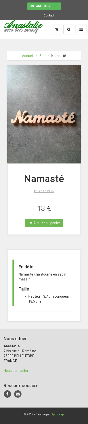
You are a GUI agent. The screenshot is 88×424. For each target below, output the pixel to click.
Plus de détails (44, 191)
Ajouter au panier (46, 223)
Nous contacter (16, 371)
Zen (42, 56)
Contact (49, 15)
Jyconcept (58, 414)
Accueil (27, 56)
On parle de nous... (44, 6)
